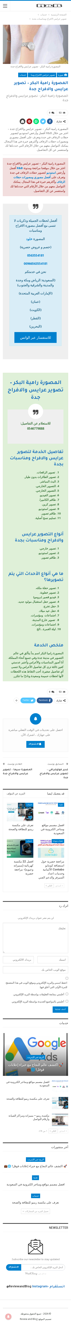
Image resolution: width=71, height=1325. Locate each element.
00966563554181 (36, 263)
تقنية (61, 805)
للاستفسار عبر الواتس (35, 337)
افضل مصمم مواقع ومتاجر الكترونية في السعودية (36, 1184)
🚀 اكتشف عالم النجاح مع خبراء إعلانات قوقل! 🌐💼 (35, 1067)
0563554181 (35, 255)
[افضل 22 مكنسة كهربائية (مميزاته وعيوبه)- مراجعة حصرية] (20, 848)
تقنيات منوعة (58, 841)
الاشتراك (34, 744)
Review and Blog (28, 1319)
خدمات (23, 75)
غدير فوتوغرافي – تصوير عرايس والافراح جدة (54, 773)
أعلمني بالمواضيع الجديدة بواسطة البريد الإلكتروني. (37, 1001)
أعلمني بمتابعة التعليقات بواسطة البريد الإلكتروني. (38, 994)
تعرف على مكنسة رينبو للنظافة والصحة (27, 1098)
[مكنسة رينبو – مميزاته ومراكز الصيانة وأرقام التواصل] (60, 1120)
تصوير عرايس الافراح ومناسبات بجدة (41, 75)
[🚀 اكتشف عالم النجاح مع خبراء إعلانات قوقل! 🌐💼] (35, 1054)
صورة (61, 75)
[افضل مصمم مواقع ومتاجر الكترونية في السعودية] (51, 812)
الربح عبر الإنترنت (35, 1057)
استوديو (51, 172)
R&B (20, 168)
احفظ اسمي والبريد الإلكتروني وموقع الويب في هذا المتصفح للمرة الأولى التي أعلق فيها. (36, 985)
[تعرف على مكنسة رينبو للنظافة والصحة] (20, 812)
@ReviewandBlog (18, 1286)
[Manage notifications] (8, 1317)
